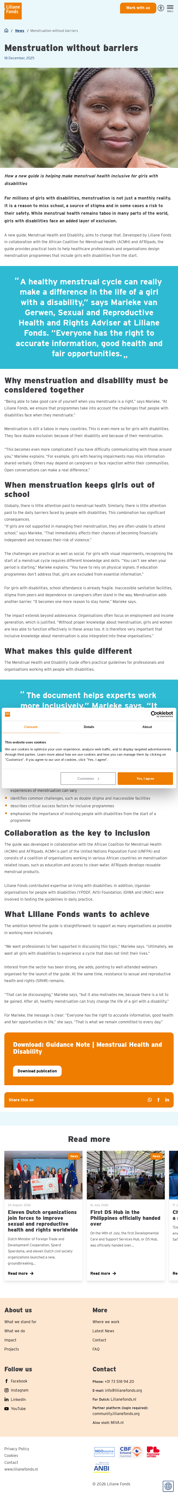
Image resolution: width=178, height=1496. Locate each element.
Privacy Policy (16, 1448)
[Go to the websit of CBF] (104, 1451)
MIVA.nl (117, 1422)
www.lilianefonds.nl (21, 1469)
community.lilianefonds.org (116, 1413)
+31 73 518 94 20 (119, 1381)
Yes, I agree (145, 778)
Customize (85, 778)
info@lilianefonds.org (123, 1390)
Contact (11, 1462)
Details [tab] (89, 727)
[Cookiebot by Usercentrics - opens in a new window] (154, 714)
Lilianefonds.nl (123, 1399)
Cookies (11, 1455)
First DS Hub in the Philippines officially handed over (125, 1218)
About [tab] (147, 727)
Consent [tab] (30, 727)
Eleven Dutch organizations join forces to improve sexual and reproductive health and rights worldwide (43, 1221)
